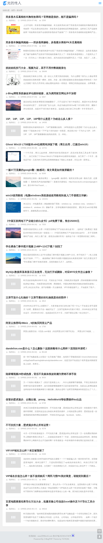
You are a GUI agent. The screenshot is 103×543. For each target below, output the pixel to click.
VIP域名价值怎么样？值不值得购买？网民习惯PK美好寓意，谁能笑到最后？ (48, 476)
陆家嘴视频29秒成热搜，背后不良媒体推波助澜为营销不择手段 (41, 374)
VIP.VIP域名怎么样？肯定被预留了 (25, 450)
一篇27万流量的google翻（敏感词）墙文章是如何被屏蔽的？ (40, 170)
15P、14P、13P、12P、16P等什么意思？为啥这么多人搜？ (39, 118)
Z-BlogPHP (48, 539)
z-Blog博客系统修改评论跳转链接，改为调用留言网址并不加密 (41, 93)
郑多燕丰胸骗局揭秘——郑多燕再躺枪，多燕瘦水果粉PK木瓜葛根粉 (44, 42)
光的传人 (12, 20)
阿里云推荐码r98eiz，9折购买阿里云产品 (29, 323)
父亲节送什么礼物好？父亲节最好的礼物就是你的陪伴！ (37, 297)
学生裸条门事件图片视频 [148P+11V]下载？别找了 (34, 246)
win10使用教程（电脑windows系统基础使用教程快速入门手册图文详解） (47, 195)
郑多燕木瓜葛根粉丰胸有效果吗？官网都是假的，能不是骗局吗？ (42, 16)
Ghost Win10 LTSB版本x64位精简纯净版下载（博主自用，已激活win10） (48, 144)
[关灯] (99, 531)
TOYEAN (65, 539)
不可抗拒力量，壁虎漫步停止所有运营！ (28, 425)
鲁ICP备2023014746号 (62, 536)
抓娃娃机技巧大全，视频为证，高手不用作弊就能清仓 (36, 67)
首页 (13, 10)
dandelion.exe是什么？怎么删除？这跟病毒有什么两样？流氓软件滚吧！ (47, 348)
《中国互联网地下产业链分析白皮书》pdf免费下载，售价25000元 (42, 221)
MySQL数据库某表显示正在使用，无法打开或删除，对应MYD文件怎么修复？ (49, 272)
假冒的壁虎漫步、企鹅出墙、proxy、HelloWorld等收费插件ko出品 (44, 399)
